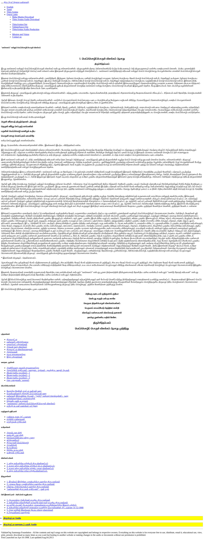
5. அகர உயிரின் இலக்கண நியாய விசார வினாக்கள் (30, 510)
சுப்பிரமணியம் (13, 440)
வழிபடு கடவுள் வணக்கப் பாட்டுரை (22, 406)
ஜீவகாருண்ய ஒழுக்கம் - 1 (18, 373)
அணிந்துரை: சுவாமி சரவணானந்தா (23, 368)
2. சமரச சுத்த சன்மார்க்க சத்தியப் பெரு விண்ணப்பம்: (31, 466)
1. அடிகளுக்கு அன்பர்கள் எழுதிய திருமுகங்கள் (28, 500)
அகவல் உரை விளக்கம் (17, 347)
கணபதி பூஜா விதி (15, 435)
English (10, 7)
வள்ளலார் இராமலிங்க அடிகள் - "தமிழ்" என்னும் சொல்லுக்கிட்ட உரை (37, 396)
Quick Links (12, 14)
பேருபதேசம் (12, 447)
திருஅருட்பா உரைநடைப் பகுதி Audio (20, 524)
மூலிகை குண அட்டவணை (19, 417)
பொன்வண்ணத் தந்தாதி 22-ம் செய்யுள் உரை (26, 393)
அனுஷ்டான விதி (14, 433)
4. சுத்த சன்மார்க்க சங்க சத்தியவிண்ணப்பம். (27, 471)
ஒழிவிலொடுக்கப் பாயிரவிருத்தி (21, 398)
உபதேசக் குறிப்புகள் (15, 452)
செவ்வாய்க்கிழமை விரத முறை (21, 438)
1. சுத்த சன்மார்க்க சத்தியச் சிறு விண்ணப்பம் (27, 463)
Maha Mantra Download (23, 17)
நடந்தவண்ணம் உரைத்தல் (18, 512)
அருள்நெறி (12, 445)
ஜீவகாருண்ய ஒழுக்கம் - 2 (18, 375)
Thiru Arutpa (12, 12)
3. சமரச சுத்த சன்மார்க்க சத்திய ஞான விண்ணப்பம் (30, 468)
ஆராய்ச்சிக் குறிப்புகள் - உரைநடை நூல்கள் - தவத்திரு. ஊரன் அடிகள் (38, 370)
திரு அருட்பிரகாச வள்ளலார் (16, 2)
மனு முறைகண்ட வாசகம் (18, 380)
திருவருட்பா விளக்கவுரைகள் (20, 349)
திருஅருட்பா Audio (12, 518)
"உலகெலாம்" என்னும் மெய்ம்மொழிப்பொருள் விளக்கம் (31, 403)
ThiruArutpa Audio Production (25, 29)
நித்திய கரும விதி (15, 450)
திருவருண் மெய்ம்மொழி (18, 443)
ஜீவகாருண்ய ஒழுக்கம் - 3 (18, 378)
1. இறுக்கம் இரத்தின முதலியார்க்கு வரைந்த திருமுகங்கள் (33, 482)
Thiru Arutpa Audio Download (25, 19)
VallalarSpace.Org (20, 27)
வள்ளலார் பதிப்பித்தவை (17, 342)
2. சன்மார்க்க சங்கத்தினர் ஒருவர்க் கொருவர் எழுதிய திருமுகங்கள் (37, 502)
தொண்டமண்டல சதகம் (17, 401)
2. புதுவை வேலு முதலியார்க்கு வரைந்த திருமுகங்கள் (31, 484)
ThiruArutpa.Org (19, 24)
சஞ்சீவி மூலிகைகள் (16, 419)
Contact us (17, 37)
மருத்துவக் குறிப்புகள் (16, 422)
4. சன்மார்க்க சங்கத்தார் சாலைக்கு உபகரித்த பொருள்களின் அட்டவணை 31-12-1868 (45, 507)
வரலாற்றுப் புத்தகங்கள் (17, 344)
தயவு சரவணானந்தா (16, 354)
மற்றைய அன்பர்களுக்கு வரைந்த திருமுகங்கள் (28, 487)
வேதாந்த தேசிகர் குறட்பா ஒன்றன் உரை (24, 391)
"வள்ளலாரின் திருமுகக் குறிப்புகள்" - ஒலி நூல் (28, 489)
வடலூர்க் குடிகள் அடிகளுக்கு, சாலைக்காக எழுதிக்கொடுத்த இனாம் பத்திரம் (42, 505)
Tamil (9, 9)
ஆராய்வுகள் (12, 352)
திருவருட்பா (12, 339)
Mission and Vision (20, 34)
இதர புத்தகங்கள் (14, 357)
